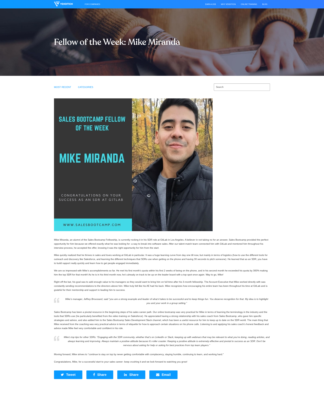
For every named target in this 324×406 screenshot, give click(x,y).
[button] (68, 374)
